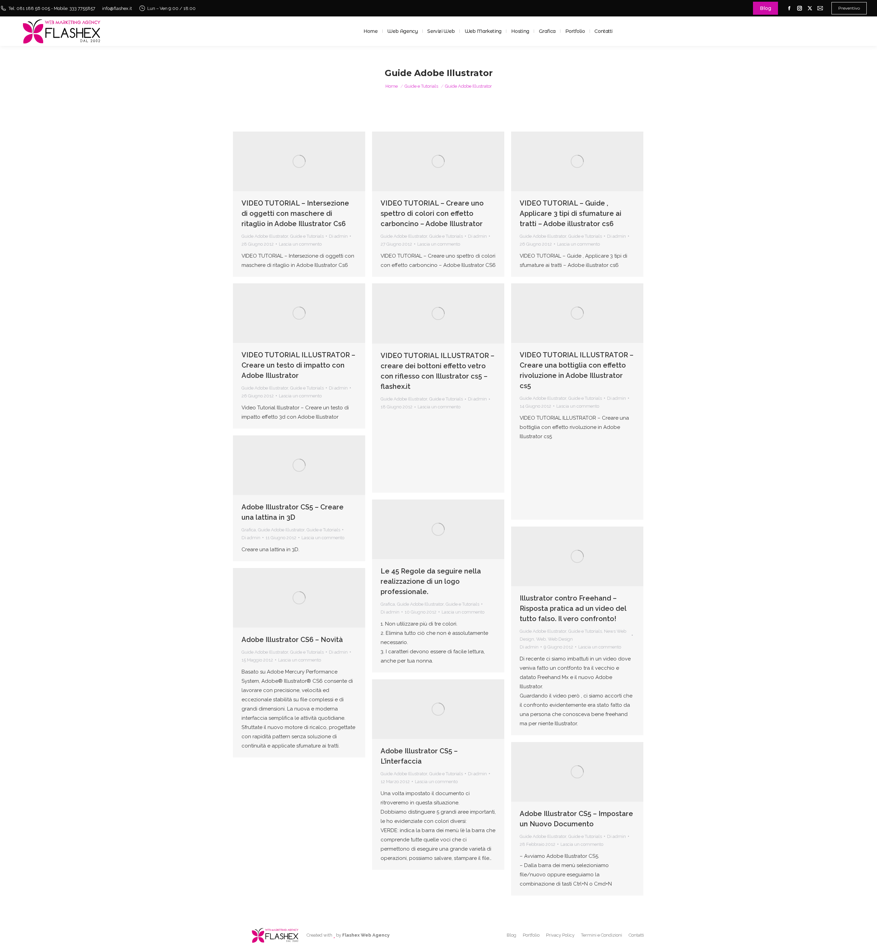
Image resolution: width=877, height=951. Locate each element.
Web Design (560, 639)
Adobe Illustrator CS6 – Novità (292, 639)
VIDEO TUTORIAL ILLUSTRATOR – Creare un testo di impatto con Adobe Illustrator (298, 365)
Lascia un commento (300, 244)
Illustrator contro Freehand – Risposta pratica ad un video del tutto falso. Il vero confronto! (573, 608)
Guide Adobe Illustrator (265, 236)
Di (338, 236)
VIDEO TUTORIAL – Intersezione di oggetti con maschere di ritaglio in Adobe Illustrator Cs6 (295, 213)
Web (541, 639)
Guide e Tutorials (307, 236)
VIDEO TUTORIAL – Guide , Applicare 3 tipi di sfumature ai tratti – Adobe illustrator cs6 (570, 213)
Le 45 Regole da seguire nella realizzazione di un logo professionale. (431, 581)
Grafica (249, 529)
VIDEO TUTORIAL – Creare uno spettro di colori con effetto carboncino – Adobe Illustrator (432, 213)
